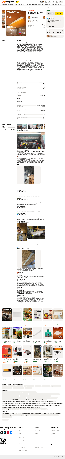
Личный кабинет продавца (39, 444)
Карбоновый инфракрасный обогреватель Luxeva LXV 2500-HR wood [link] (58, 360)
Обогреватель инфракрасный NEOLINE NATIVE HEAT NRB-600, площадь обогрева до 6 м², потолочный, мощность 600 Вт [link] (58, 341)
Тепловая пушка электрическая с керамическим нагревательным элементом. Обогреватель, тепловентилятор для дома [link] (48, 322)
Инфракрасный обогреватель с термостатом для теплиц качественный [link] (27, 322)
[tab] (4, 4)
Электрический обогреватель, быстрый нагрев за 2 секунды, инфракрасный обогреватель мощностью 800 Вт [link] (58, 378)
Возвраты (36, 434)
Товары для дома (21, 437)
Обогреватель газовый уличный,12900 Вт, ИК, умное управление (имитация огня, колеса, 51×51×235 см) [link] (47, 378)
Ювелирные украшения (22, 453)
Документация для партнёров (39, 447)
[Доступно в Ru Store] (11, 433)
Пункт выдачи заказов (54, 433)
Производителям (54, 431)
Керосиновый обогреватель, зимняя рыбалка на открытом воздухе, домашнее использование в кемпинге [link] (27, 378)
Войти (61, 1)
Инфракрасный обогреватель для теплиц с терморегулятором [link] (17, 341)
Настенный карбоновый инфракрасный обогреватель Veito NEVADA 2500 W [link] (6, 378)
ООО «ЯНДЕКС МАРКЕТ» (60, 456)
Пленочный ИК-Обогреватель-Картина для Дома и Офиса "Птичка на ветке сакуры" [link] (37, 322)
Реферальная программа (55, 430)
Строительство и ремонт (23, 450)
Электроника (21, 434)
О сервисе (36, 433)
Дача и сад (20, 443)
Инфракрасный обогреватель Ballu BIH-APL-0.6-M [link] (37, 341)
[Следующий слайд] (24, 23)
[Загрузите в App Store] (1, 433)
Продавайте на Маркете (38, 446)
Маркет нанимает (54, 434)
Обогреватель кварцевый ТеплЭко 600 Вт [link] (17, 322)
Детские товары (21, 451)
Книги (20, 444)
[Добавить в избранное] (10, 309)
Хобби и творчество (22, 441)
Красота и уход (21, 440)
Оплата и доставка (37, 430)
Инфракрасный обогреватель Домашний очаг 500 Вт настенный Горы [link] (7, 341)
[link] (4, 386)
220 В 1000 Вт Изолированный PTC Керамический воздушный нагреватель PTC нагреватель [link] (27, 360)
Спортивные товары (22, 447)
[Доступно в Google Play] (5, 433)
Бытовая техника (21, 431)
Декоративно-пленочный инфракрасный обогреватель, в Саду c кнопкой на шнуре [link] (37, 360)
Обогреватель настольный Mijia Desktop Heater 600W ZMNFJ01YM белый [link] (37, 378)
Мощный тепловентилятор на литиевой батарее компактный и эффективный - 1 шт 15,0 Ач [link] (7, 360)
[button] (31, 10)
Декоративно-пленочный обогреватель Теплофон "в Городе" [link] (48, 360)
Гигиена (20, 433)
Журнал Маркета (37, 436)
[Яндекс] (62, 457)
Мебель (20, 430)
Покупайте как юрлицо (38, 431)
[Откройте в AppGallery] (8, 433)
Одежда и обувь (21, 436)
